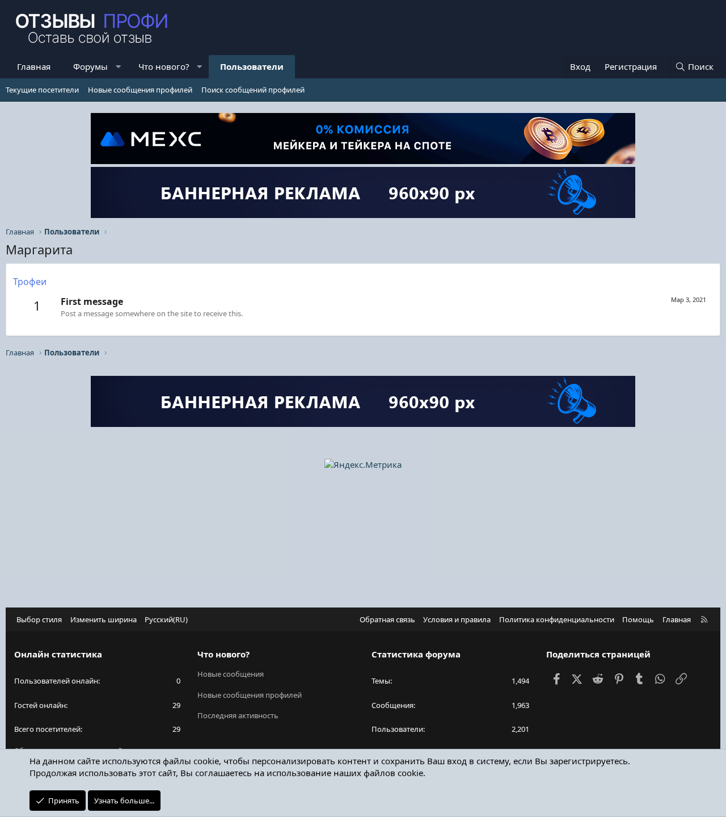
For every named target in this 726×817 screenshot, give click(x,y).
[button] (118, 66)
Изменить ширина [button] (103, 619)
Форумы (90, 66)
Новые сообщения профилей (140, 90)
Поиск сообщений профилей (253, 90)
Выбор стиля (39, 619)
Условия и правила (457, 619)
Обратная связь (387, 619)
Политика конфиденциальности (556, 619)
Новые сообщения (230, 674)
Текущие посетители (42, 90)
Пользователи (252, 66)
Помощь (638, 619)
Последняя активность (237, 715)
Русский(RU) (166, 619)
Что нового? (163, 66)
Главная (33, 66)
